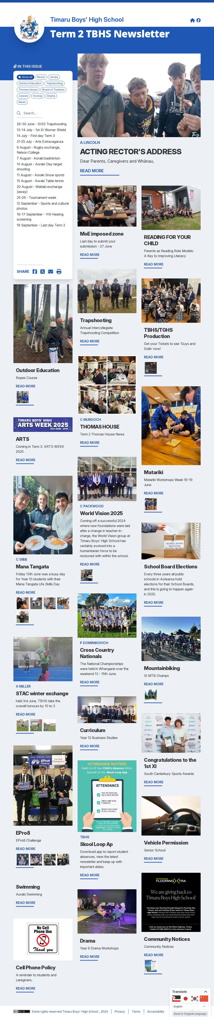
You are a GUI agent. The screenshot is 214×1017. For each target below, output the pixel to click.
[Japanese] (185, 998)
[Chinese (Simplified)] (204, 998)
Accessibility (155, 1011)
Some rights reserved (47, 1011)
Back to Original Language (190, 1013)
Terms (136, 1011)
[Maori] (176, 998)
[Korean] (195, 998)
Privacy (120, 1011)
